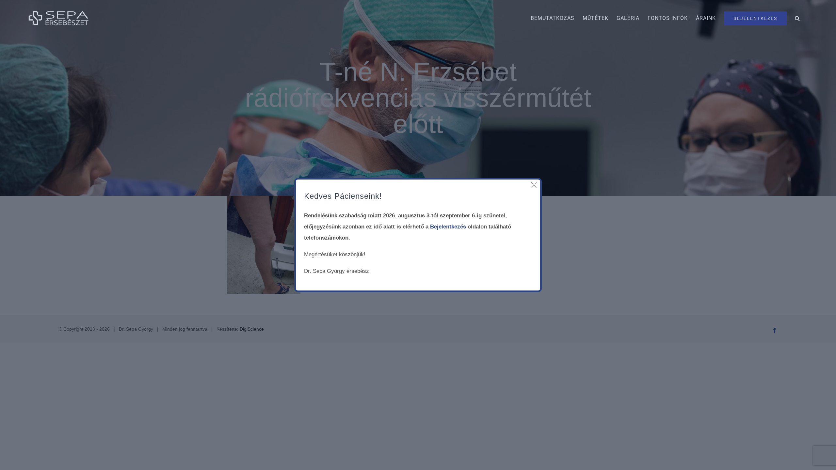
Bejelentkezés (448, 227)
